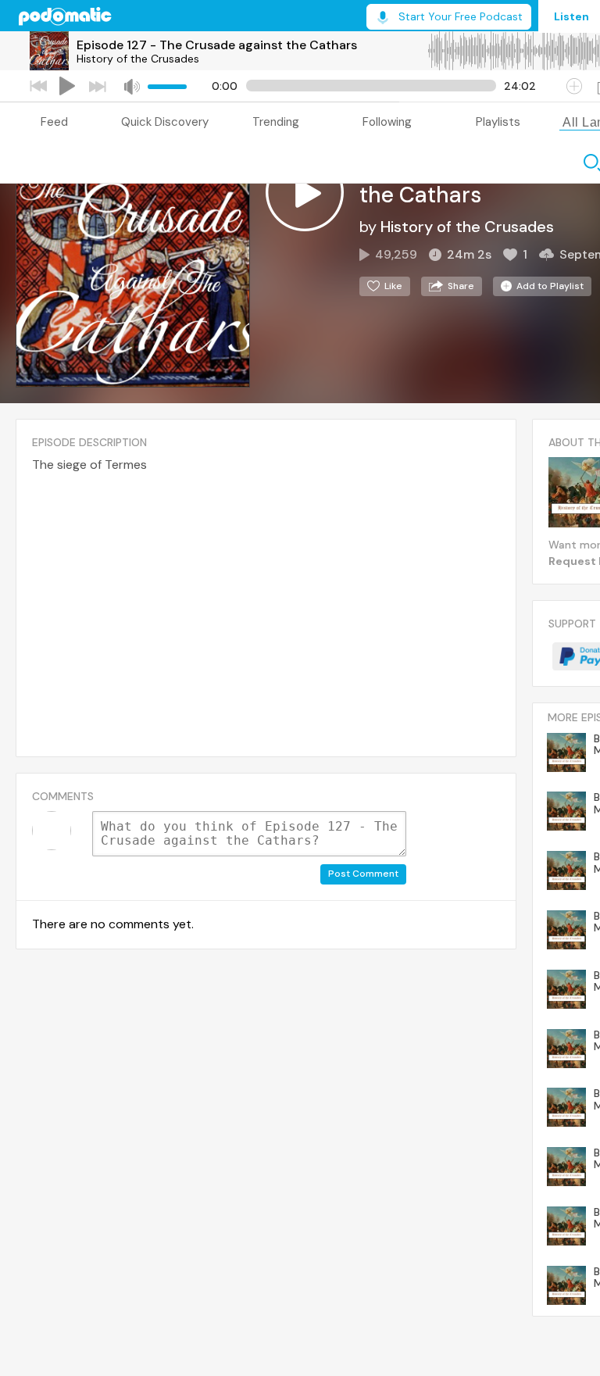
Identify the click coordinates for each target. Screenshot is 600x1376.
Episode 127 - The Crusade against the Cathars (217, 45)
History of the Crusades (138, 59)
